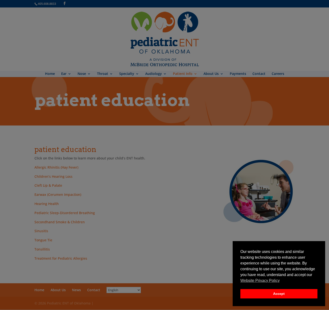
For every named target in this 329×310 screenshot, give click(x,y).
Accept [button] (279, 294)
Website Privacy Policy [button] (260, 280)
